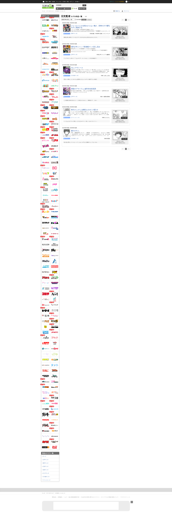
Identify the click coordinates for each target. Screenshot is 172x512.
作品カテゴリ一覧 (47, 453)
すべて (44, 456)
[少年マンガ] (74, 54)
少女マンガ (45, 466)
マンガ (75, 8)
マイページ (126, 11)
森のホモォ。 (76, 131)
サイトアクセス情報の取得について (109, 497)
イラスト (68, 8)
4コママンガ (46, 473)
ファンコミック (46, 480)
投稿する (117, 11)
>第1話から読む (120, 36)
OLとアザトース (77, 68)
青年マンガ (45, 463)
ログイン (112, 1)
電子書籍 (83, 8)
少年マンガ (45, 459)
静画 (50, 1)
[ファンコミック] (75, 117)
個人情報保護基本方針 (74, 497)
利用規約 (60, 497)
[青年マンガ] (74, 33)
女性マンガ (45, 469)
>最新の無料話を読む (120, 38)
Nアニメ (72, 1)
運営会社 (54, 497)
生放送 (53, 1)
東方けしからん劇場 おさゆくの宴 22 (84, 110)
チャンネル (58, 1)
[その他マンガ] (74, 75)
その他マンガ (46, 476)
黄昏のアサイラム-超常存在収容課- (83, 89)
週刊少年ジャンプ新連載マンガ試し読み (85, 47)
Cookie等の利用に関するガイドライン (90, 497)
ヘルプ (65, 497)
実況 (68, 1)
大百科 (64, 1)
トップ (60, 8)
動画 (47, 1)
